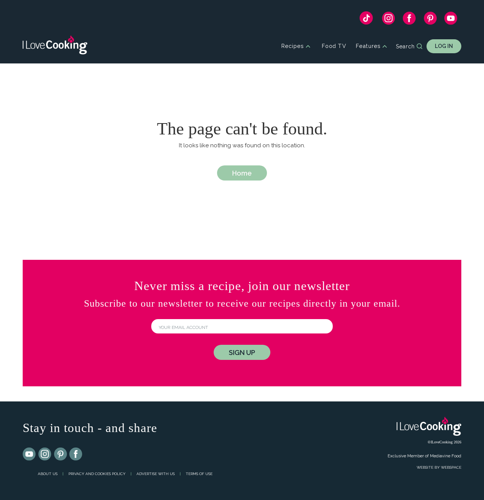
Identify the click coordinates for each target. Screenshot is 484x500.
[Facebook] (409, 20)
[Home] (55, 46)
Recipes (292, 46)
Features (368, 46)
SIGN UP (242, 352)
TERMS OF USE (199, 474)
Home (242, 173)
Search (405, 46)
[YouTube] (451, 20)
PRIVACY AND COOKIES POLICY (97, 474)
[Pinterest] (430, 20)
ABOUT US (47, 474)
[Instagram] (388, 20)
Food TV (334, 46)
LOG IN (444, 46)
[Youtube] (29, 454)
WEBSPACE (451, 467)
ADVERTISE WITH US (156, 474)
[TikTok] (366, 20)
